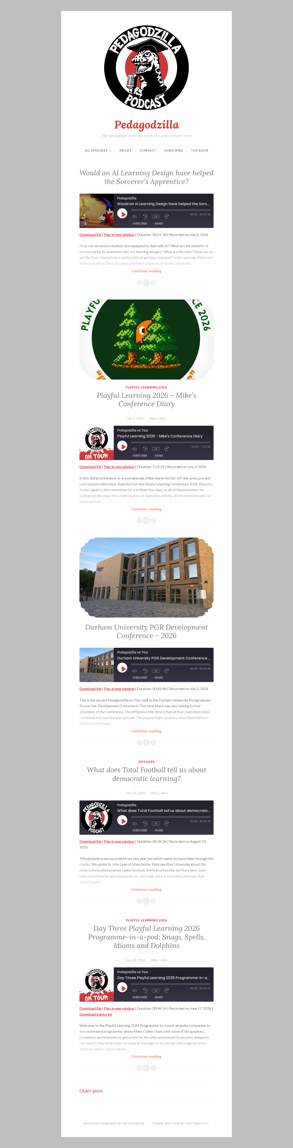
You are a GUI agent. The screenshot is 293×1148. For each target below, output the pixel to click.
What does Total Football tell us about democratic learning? (146, 774)
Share (159, 223)
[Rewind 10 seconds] (145, 216)
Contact (148, 150)
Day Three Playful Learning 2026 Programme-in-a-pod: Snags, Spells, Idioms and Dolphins (146, 937)
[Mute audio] (135, 216)
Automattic (197, 1123)
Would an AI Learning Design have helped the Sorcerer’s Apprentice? (146, 177)
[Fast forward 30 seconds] (167, 216)
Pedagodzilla (146, 124)
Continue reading (157, 271)
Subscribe (173, 150)
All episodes (96, 150)
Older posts (91, 1091)
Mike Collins (157, 418)
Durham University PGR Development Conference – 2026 (146, 631)
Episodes (146, 762)
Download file (90, 234)
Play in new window (119, 234)
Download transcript (95, 1014)
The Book (200, 150)
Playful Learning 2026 (146, 387)
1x (155, 216)
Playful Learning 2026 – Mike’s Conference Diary (146, 400)
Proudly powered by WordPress (114, 1123)
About (125, 150)
